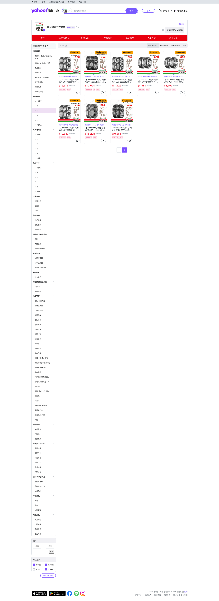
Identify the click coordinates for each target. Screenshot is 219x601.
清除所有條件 (48, 575)
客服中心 (138, 595)
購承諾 (181, 23)
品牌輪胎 (108, 38)
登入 (148, 10)
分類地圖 (184, 595)
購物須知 (157, 595)
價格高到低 (175, 45)
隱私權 (175, 595)
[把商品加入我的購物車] (77, 92)
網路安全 (167, 595)
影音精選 (130, 38)
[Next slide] (78, 62)
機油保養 (173, 38)
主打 (42, 38)
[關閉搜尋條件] (69, 10)
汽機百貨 (152, 38)
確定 (51, 552)
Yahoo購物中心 (45, 11)
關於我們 (148, 595)
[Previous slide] (59, 62)
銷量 (184, 45)
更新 (185, 591)
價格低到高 (164, 45)
